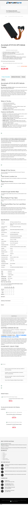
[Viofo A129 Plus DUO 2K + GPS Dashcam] (14, 412)
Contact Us (5, 454)
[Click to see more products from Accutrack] (14, 364)
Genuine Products (6, 459)
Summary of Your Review (5, 300)
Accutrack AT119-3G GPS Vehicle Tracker (16, 398)
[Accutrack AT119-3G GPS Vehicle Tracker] (9, 397)
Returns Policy (5, 458)
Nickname (3, 296)
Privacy (4, 456)
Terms (4, 457)
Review (2, 304)
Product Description (6, 77)
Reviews (23, 77)
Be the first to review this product (11, 50)
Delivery (3, 79)
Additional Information (15, 77)
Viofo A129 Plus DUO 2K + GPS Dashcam (14, 414)
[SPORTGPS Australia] (14, 3)
